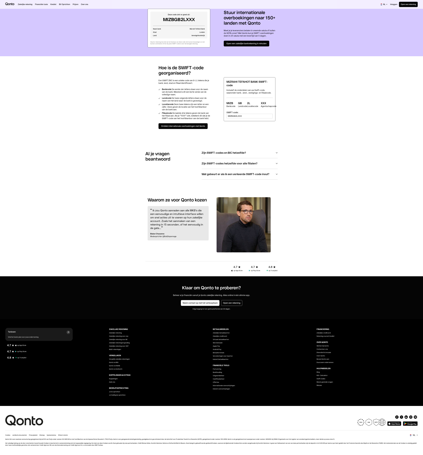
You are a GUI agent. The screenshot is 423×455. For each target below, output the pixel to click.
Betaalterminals (218, 353)
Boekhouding (217, 372)
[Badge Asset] (397, 417)
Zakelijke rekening (115, 333)
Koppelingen (113, 379)
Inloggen (393, 4)
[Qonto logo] (9, 4)
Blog (318, 372)
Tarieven (12, 332)
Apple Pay (216, 346)
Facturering (217, 369)
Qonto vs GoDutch (115, 369)
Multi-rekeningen (115, 349)
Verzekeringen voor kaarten (223, 356)
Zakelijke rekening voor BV (118, 339)
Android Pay (217, 349)
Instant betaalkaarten (220, 359)
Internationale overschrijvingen (224, 385)
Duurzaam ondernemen (325, 362)
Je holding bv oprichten (117, 395)
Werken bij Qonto (323, 346)
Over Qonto (321, 356)
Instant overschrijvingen (221, 389)
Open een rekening (408, 4)
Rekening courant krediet (325, 336)
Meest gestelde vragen (325, 382)
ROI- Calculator (322, 375)
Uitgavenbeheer (218, 376)
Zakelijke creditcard (220, 336)
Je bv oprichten (114, 392)
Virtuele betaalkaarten (221, 339)
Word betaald (217, 343)
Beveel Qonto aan (323, 359)
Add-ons (112, 382)
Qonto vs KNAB (114, 366)
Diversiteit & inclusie (324, 352)
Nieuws (319, 385)
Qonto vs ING (113, 362)
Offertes (216, 382)
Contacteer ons (322, 349)
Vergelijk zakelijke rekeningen (119, 359)
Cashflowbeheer (218, 379)
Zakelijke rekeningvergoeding (119, 343)
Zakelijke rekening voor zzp (118, 336)
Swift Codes (321, 379)
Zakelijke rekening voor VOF (119, 346)
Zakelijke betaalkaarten (221, 333)
